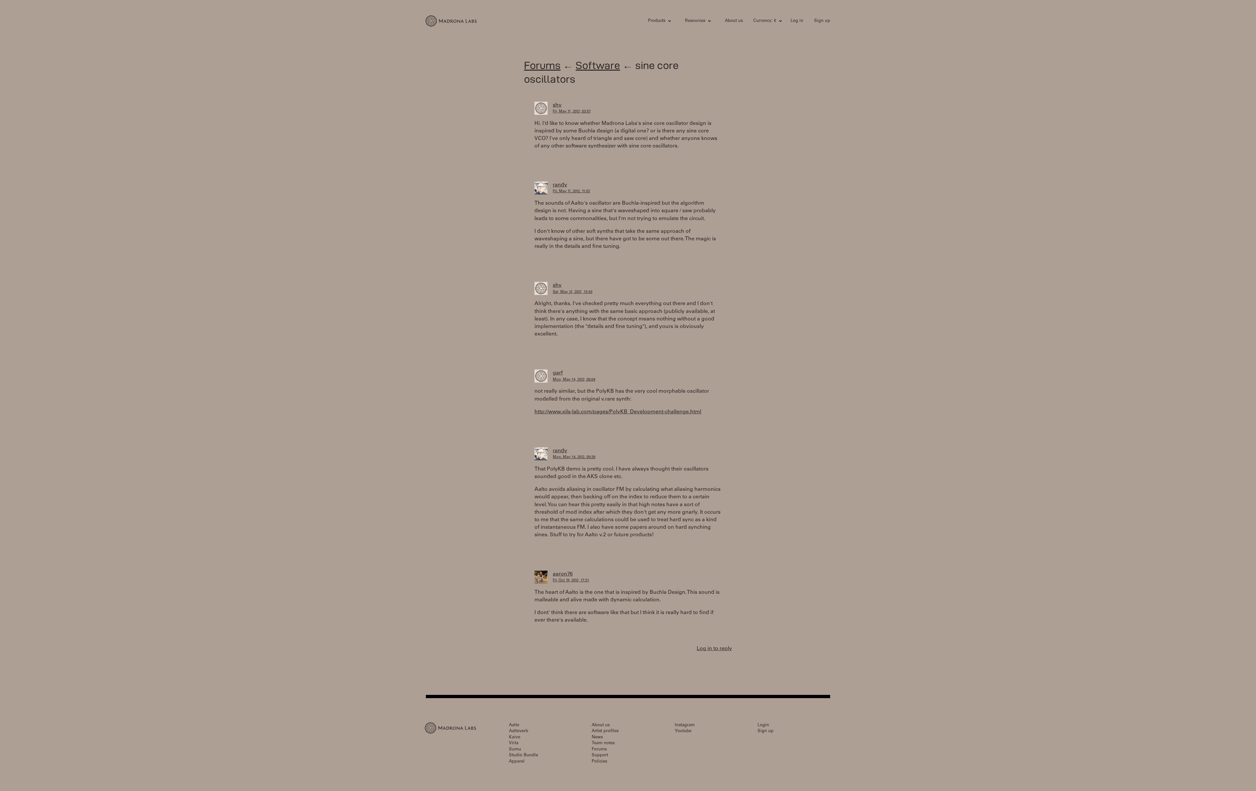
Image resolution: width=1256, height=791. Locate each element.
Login (763, 725)
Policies (599, 762)
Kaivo (514, 737)
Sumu (515, 750)
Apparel (517, 762)
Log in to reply (714, 648)
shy (557, 105)
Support (600, 755)
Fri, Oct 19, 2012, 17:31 (571, 580)
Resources (695, 21)
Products (656, 21)
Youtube (683, 731)
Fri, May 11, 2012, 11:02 (571, 191)
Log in (797, 21)
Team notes (603, 743)
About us (734, 21)
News (597, 737)
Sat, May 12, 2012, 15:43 (572, 292)
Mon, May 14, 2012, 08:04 (574, 380)
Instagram (685, 725)
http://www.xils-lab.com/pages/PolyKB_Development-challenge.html (617, 412)
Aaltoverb (518, 731)
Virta (513, 743)
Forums (542, 65)
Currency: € (764, 21)
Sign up (822, 21)
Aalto (514, 725)
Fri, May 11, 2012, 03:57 (572, 111)
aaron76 (563, 574)
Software (598, 65)
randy (560, 185)
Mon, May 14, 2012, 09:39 (574, 457)
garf (558, 373)
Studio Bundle (523, 755)
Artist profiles (605, 731)
